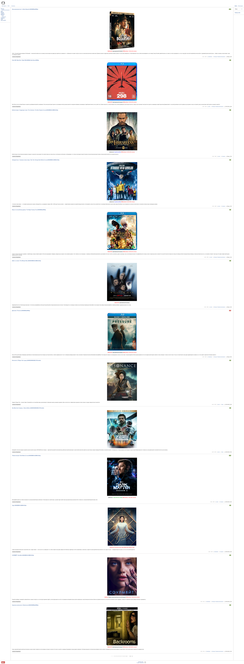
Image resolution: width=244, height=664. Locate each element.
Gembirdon (210, 56)
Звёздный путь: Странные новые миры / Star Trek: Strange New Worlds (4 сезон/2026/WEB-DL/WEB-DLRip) (35, 159)
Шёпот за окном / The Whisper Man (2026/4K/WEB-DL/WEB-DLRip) (26, 260)
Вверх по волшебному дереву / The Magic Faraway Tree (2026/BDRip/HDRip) (29, 209)
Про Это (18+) (3, 20)
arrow (209, 106)
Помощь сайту (237, 12)
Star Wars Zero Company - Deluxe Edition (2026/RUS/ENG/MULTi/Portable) (28, 407)
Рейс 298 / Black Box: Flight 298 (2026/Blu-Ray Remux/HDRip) (25, 60)
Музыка (2, 12)
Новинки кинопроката (221, 56)
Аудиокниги (4, 16)
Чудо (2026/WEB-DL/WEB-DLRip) (19, 505)
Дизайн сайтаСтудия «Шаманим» (140, 662)
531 (130, 656)
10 (126, 656)
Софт (2, 19)
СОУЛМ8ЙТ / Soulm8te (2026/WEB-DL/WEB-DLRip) (23, 555)
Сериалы (223, 156)
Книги (3, 15)
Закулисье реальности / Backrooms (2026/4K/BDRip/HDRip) (25, 605)
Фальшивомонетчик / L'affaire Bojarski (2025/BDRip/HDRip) (25, 9)
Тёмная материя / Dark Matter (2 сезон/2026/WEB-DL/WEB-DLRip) (26, 455)
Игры (222, 404)
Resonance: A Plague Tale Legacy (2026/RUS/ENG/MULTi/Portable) (26, 360)
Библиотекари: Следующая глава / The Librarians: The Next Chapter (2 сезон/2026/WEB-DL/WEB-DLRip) (35, 110)
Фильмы (215, 56)
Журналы (2, 14)
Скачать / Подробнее (16, 56)
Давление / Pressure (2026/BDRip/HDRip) (21, 310)
